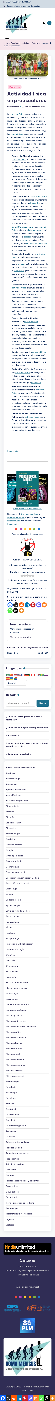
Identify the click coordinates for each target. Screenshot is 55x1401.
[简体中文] (12, 675)
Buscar (11, 695)
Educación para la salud (17, 883)
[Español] (8, 678)
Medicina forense (14, 1043)
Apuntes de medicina (16, 789)
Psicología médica (15, 1164)
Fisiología (10, 933)
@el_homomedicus (29, 514)
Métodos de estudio (15, 1076)
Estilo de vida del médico (18, 910)
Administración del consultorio (20, 767)
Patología (11, 1131)
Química (10, 1175)
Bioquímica (11, 828)
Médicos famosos (14, 1070)
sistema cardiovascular (37, 243)
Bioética (10, 811)
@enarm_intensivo (15, 517)
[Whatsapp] (10, 610)
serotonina (19, 270)
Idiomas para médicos (16, 988)
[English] (19, 675)
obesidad (33, 203)
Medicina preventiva (16, 1065)
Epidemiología (13, 905)
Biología (10, 817)
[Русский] (46, 675)
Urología (10, 1224)
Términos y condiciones (27, 1274)
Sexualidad (11, 1197)
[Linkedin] (27, 604)
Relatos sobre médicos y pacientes (22, 1180)
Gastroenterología (15, 949)
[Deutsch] (27, 675)
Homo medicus (14, 451)
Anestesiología (13, 778)
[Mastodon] (38, 604)
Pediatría (14, 87)
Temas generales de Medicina (20, 1203)
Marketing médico (14, 1015)
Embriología (11, 888)
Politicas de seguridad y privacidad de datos (27, 1270)
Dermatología (12, 866)
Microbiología (12, 1081)
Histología (11, 977)
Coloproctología (14, 861)
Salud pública (12, 1191)
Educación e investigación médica (22, 877)
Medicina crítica (13, 1032)
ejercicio (22, 264)
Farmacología (12, 922)
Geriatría (10, 960)
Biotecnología (13, 833)
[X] (15, 604)
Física (9, 927)
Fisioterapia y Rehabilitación (19, 943)
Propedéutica (12, 1158)
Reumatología (12, 1186)
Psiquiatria (11, 1169)
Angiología (11, 784)
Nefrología (11, 1087)
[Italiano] (31, 675)
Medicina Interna (14, 1048)
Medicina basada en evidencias (21, 1026)
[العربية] (8, 675)
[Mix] (44, 604)
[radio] (22, 576)
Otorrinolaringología (16, 1125)
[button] (20, 637)
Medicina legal (13, 1054)
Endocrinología (13, 899)
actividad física (17, 114)
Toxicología (12, 1208)
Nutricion (10, 1103)
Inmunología (12, 999)
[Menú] (6, 38)
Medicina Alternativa (16, 1021)
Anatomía (11, 773)
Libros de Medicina (28, 1266)
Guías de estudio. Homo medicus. (27, 509)
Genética (10, 955)
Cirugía (9, 850)
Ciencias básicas (14, 844)
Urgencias (11, 1219)
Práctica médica (14, 1147)
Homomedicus (13, 524)
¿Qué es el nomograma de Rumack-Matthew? (24, 718)
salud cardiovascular (35, 230)
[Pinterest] (32, 604)
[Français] (23, 675)
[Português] (42, 675)
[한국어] (38, 675)
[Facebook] (10, 604)
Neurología (11, 1098)
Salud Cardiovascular (23, 227)
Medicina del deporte (16, 1037)
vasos (25, 240)
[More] (21, 610)
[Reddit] (21, 604)
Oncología (11, 1120)
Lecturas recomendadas (17, 1004)
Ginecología (12, 966)
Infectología (12, 993)
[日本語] (35, 675)
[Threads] (15, 610)
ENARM (9, 894)
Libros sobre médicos (16, 1010)
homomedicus (13, 521)
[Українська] (12, 678)
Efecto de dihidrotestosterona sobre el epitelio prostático (27, 745)
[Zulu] (15, 678)
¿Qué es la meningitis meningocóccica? (27, 727)
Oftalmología (12, 1114)
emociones (36, 382)
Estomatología (13, 916)
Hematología (12, 971)
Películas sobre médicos (17, 1142)
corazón (27, 237)
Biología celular (13, 822)
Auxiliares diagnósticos (17, 800)
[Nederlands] (15, 675)
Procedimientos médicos (17, 1153)
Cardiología (11, 839)
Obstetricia (11, 1109)
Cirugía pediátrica (14, 855)
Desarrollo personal (15, 872)
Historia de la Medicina (17, 982)
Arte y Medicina (13, 795)
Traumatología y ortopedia (19, 1213)
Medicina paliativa (15, 1059)
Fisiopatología (13, 938)
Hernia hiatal (13, 735)
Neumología (11, 1092)
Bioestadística (13, 806)
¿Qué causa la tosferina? (19, 754)
